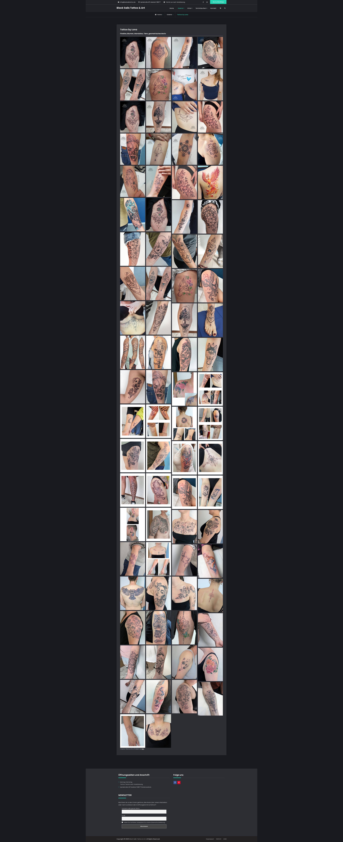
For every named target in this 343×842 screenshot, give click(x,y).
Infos (189, 8)
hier (142, 749)
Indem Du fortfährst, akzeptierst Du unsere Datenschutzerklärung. (144, 822)
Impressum (211, 839)
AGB (224, 839)
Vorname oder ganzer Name (131, 808)
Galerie (180, 8)
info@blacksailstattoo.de (128, 2)
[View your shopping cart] (220, 8)
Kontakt (213, 8)
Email (123, 815)
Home (172, 8)
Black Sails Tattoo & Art (131, 7)
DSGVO (219, 839)
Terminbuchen (201, 8)
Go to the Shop (218, 2)
